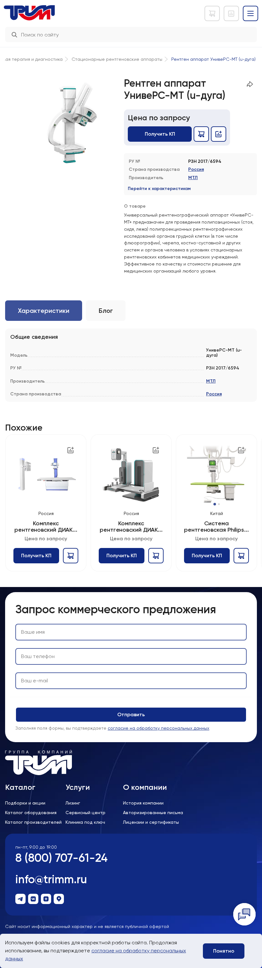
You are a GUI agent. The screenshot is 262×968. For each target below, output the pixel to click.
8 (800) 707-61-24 (61, 858)
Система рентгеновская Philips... (216, 526)
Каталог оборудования (31, 812)
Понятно (223, 951)
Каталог (20, 787)
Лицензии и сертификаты (151, 822)
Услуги (78, 787)
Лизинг (73, 802)
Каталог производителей (33, 822)
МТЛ (193, 177)
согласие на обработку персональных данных (158, 728)
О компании (145, 787)
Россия (196, 169)
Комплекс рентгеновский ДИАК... (45, 526)
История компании (143, 802)
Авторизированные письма (153, 812)
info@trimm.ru (51, 879)
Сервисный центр (85, 812)
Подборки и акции (25, 802)
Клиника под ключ (85, 822)
